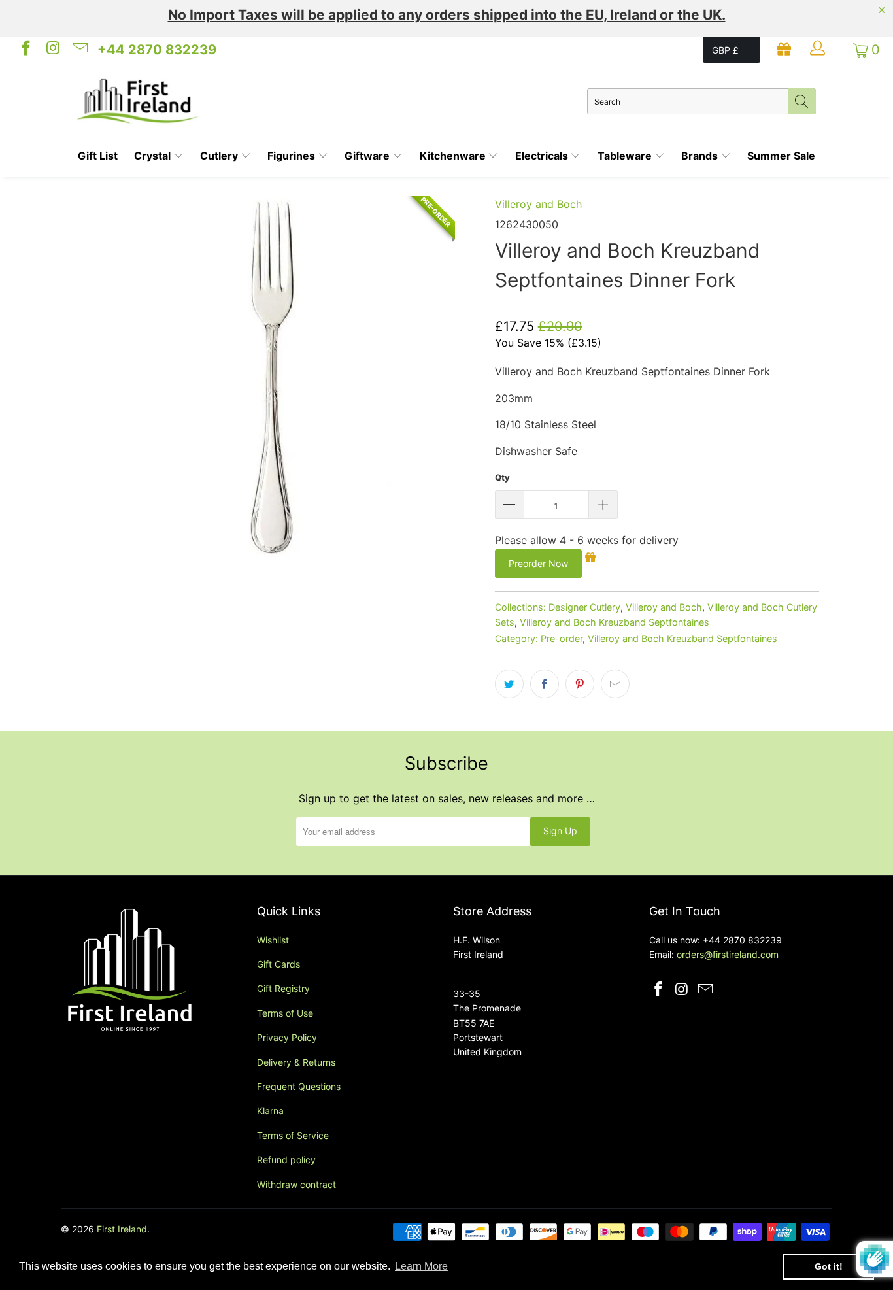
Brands (700, 155)
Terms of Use (285, 1013)
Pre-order (561, 638)
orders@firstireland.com (728, 954)
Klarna (270, 1110)
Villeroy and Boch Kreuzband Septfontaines (614, 622)
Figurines (292, 155)
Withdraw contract (296, 1184)
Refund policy (286, 1159)
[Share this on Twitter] (509, 684)
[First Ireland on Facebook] (24, 50)
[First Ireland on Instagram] (51, 50)
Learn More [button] (421, 1266)
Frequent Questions (299, 1086)
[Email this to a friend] (615, 684)
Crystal (153, 155)
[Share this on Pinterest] (579, 684)
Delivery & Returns (296, 1062)
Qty (502, 477)
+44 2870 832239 (156, 50)
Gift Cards (278, 964)
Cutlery (220, 155)
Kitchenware (454, 155)
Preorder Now (538, 563)
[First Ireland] (332, 101)
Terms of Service (293, 1135)
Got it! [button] (829, 1266)
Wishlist (273, 939)
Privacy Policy (287, 1037)
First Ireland (122, 1228)
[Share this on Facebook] (544, 684)
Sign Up (560, 830)
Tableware (626, 155)
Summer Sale (781, 155)
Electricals (543, 155)
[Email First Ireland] (79, 50)
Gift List (98, 155)
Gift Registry (283, 988)
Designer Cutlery (584, 607)
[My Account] (819, 50)
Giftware (368, 155)
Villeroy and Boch (538, 204)
